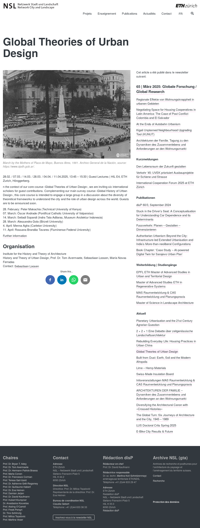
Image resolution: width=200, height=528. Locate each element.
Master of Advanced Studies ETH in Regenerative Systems (159, 284)
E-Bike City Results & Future (154, 431)
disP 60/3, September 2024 (153, 205)
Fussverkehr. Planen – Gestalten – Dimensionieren (158, 227)
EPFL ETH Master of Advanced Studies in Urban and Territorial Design (163, 274)
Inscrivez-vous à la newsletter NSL (73, 517)
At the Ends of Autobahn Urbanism (158, 124)
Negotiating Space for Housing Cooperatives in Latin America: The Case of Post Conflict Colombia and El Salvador (166, 113)
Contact (157, 475)
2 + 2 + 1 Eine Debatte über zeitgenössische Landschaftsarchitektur (164, 333)
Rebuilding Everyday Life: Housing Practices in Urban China (166, 343)
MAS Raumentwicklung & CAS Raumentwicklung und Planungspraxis (160, 294)
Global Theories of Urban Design (157, 351)
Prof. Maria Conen (12, 473)
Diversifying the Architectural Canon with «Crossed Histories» (162, 406)
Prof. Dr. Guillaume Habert (17, 486)
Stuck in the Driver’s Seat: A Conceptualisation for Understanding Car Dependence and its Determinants (166, 215)
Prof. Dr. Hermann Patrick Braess (20, 470)
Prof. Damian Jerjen (13, 493)
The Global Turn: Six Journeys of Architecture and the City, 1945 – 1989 (165, 417)
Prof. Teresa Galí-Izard (15, 480)
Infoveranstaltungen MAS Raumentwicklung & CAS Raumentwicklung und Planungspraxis (165, 382)
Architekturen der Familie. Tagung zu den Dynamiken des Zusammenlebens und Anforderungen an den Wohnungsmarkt (162, 144)
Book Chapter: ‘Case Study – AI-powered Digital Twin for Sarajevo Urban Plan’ (162, 252)
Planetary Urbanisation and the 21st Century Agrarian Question (164, 322)
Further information (15, 236)
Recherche (159, 480)
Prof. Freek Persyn (12, 509)
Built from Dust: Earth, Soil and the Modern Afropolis (163, 359)
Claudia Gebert (61, 503)
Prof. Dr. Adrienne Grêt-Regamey (20, 483)
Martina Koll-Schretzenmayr (131, 475)
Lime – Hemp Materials (151, 368)
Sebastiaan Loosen (26, 266)
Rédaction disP (111, 510)
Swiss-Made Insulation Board (155, 374)
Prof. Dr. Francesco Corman (17, 476)
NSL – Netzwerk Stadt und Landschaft (32, 6)
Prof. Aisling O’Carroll (14, 506)
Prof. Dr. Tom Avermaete (16, 467)
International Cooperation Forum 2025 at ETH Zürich (165, 185)
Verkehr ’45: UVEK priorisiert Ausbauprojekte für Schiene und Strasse (165, 174)
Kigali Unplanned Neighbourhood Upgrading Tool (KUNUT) (164, 132)
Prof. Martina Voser (13, 519)
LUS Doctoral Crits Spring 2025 (156, 425)
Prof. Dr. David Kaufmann (16, 496)
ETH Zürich (183, 5)
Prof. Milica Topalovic (14, 516)
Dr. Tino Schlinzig (12, 513)
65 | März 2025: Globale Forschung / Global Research (166, 89)
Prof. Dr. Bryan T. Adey (15, 463)
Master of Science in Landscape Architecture (165, 303)
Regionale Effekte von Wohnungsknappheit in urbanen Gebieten (165, 101)
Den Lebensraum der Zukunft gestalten (161, 166)
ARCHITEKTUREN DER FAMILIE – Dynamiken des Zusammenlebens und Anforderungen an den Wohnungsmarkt (161, 394)
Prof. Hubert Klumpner (15, 499)
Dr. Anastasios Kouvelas (16, 503)
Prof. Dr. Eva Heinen (13, 490)
